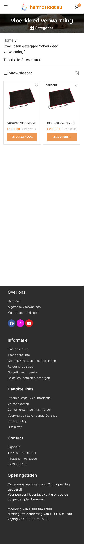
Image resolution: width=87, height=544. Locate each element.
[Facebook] (11, 323)
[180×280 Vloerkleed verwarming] (61, 99)
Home (8, 40)
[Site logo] (42, 6)
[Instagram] (20, 323)
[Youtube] (29, 323)
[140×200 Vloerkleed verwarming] (22, 99)
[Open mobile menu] (5, 6)
